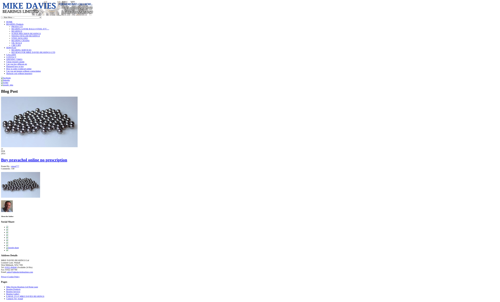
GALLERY (11, 55)
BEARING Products (14, 24)
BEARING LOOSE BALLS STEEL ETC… (30, 29)
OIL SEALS (16, 43)
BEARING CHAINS (20, 41)
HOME (9, 22)
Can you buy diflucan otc (16, 64)
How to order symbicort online (19, 69)
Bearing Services (13, 292)
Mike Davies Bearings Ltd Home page (22, 287)
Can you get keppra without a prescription (23, 71)
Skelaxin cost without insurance (19, 73)
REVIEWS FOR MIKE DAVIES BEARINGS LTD (33, 52)
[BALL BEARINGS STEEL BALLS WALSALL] (39, 146)
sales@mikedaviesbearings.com (19, 272)
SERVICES (11, 48)
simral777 (15, 166)
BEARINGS (16, 31)
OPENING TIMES (14, 59)
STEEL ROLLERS (19, 38)
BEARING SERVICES (21, 50)
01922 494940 (11, 267)
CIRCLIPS (16, 45)
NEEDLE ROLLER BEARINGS (25, 36)
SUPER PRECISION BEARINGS (26, 33)
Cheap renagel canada (15, 62)
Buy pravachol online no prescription (34, 160)
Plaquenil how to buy (15, 66)
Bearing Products (13, 289)
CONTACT (11, 57)
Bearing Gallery (12, 294)
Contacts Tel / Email (14, 299)
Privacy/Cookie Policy (10, 277)
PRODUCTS (17, 26)
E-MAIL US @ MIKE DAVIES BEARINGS (25, 296)
